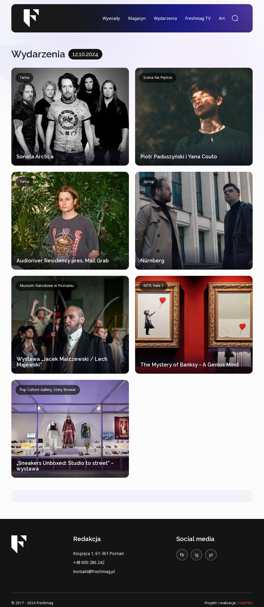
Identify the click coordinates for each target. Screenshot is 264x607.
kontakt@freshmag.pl (94, 571)
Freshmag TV (198, 18)
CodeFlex (245, 602)
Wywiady (111, 18)
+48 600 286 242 (88, 562)
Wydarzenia (165, 18)
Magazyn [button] (137, 18)
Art (222, 18)
